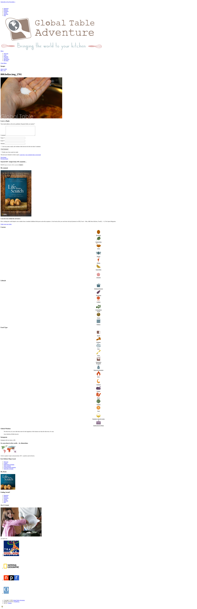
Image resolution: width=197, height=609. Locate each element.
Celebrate (6, 57)
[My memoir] (16, 216)
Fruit (98, 411)
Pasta (98, 355)
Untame (10, 603)
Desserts (98, 277)
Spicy (98, 376)
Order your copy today (6, 224)
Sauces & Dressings (98, 370)
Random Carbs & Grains (98, 419)
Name (2, 138)
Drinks (98, 263)
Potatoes (98, 342)
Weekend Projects (98, 288)
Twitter (5, 12)
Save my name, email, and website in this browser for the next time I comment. (21, 146)
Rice (98, 349)
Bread (98, 335)
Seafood (98, 384)
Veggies (98, 404)
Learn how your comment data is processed (30, 154)
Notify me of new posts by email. (10, 152)
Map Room (6, 59)
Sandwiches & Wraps (98, 425)
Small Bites (98, 269)
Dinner (98, 256)
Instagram (6, 8)
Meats (98, 398)
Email (2, 140)
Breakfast (98, 235)
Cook (5, 55)
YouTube (6, 14)
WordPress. (16, 601)
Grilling (98, 302)
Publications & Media (9, 464)
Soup (98, 248)
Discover (6, 56)
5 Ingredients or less (98, 310)
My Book (6, 60)
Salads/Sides (98, 242)
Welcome (6, 53)
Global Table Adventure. (19, 600)
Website (2, 143)
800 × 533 (3, 70)
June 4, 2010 (4, 69)
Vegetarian (98, 295)
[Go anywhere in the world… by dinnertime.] (9, 453)
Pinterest (6, 10)
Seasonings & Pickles (98, 363)
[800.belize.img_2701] (31, 118)
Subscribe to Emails (8, 468)
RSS (5, 15)
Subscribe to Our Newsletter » (8, 2)
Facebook (6, 11)
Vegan (98, 318)
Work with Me (7, 466)
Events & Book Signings (10, 467)
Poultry (98, 391)
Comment (3, 135)
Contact (5, 463)
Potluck (98, 324)
